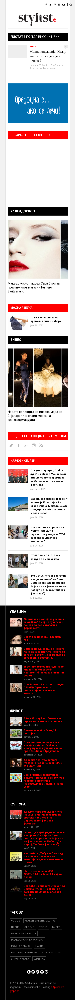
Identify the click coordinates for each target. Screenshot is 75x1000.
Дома (9, 5)
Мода (22, 5)
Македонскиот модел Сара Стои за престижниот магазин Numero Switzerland (34, 287)
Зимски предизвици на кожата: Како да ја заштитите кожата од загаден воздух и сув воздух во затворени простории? (44, 653)
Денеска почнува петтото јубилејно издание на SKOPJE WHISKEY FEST (43, 762)
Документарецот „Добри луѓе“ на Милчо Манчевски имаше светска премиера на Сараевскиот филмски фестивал (48, 477)
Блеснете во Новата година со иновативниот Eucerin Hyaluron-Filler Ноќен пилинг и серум (44, 671)
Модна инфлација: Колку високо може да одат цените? (48, 56)
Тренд (43, 927)
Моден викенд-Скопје (40, 921)
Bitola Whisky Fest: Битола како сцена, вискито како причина (43, 720)
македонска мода (23, 933)
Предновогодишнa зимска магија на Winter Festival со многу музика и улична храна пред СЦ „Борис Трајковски (43, 747)
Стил (35, 5)
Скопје (29, 927)
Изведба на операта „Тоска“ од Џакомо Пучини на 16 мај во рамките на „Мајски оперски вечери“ (44, 890)
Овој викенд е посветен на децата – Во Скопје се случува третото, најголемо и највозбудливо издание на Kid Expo (44, 780)
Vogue (15, 921)
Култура (25, 14)
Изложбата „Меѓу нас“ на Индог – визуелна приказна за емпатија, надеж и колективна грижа (45, 858)
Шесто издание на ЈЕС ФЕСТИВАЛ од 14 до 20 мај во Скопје (43, 874)
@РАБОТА (42, 14)
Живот (10, 14)
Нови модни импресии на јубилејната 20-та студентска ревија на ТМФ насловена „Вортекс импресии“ (47, 534)
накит (39, 946)
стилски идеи (52, 952)
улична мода (20, 959)
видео (56, 927)
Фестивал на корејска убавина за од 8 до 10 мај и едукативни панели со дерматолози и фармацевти (44, 623)
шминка (39, 959)
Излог (27, 24)
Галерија (12, 24)
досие (34, 46)
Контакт (42, 24)
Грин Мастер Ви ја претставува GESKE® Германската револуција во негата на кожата (44, 689)
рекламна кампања (24, 952)
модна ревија (21, 946)
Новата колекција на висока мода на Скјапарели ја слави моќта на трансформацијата (35, 416)
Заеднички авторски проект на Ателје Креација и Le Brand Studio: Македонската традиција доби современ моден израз (49, 506)
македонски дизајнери (27, 940)
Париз (15, 927)
